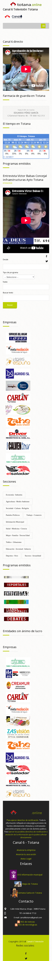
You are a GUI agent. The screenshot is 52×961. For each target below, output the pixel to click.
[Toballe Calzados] (18, 721)
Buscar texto (8, 292)
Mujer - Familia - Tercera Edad (18, 535)
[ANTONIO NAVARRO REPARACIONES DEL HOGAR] (18, 337)
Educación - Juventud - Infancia (18, 549)
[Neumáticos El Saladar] (18, 470)
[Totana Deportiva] (16, 601)
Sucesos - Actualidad (33, 556)
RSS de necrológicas (27, 924)
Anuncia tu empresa (26, 850)
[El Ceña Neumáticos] (18, 433)
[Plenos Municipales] (16, 610)
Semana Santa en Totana (30, 892)
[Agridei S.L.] (18, 373)
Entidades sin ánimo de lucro (22, 631)
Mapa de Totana (30, 883)
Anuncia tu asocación (26, 854)
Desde (5, 259)
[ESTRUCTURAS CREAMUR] (18, 684)
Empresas (9, 322)
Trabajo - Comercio (34, 515)
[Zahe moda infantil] (18, 421)
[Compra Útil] (16, 577)
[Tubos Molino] (18, 458)
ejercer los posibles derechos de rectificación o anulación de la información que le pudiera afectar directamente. (26, 834)
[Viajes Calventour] (18, 445)
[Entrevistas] (16, 593)
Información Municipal (15, 522)
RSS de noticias (27, 921)
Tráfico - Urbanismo (14, 542)
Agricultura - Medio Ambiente (17, 501)
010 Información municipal (29, 874)
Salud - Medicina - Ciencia (16, 529)
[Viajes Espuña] (18, 361)
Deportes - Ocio (12, 556)
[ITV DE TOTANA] (18, 673)
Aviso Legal (26, 858)
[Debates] (16, 618)
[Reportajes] (16, 584)
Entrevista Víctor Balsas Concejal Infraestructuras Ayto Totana (25, 178)
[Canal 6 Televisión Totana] (26, 4)
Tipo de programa (10, 272)
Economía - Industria (14, 495)
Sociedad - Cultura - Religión (17, 508)
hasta (5, 282)
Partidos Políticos (13, 515)
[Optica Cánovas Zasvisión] (18, 733)
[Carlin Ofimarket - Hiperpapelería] (18, 397)
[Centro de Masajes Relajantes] (18, 409)
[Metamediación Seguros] (18, 349)
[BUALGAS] (18, 385)
